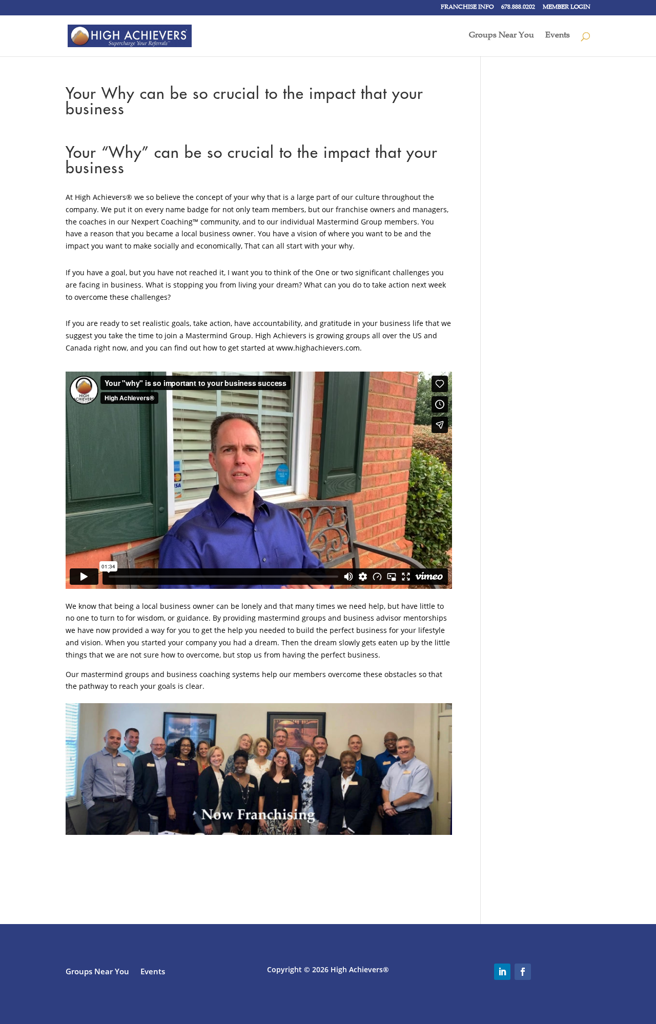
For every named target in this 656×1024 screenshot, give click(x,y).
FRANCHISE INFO (467, 8)
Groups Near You (501, 36)
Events (557, 36)
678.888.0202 (518, 8)
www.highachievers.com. (319, 348)
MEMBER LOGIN (566, 8)
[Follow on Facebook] (523, 972)
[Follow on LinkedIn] (502, 972)
